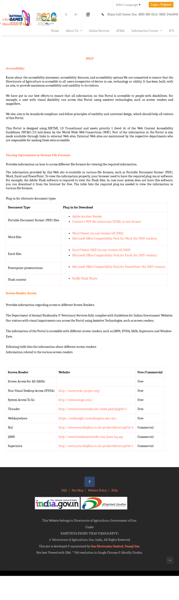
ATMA (120, 31)
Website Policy (97, 490)
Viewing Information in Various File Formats (38, 155)
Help (114, 490)
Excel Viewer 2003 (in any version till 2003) (101, 250)
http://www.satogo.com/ (76, 400)
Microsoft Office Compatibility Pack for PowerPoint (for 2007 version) (118, 267)
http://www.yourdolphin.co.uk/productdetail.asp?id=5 (96, 427)
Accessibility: (15, 68)
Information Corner (144, 31)
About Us (72, 31)
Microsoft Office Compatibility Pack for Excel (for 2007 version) (114, 255)
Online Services (99, 31)
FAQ (64, 490)
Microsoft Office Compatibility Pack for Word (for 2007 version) (114, 238)
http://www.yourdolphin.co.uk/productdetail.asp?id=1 (96, 446)
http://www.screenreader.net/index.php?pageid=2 (93, 409)
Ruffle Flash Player (85, 278)
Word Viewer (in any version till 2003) (98, 233)
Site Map (77, 490)
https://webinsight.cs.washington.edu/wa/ (88, 418)
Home (55, 31)
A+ (76, 14)
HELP (89, 59)
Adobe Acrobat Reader (87, 216)
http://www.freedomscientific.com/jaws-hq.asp (91, 437)
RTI (171, 31)
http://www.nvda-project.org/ (79, 391)
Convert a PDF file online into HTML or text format (106, 222)
